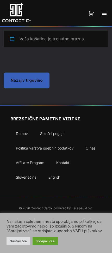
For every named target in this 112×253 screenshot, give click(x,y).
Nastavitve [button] (18, 241)
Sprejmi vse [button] (45, 241)
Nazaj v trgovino (27, 80)
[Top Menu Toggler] (104, 13)
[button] (92, 13)
